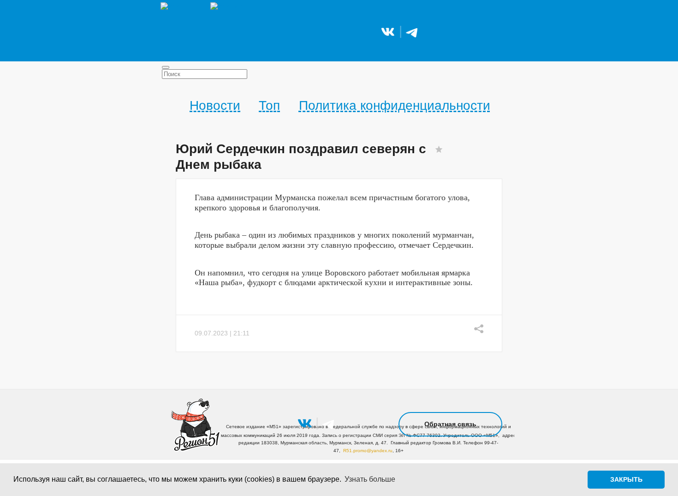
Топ (269, 105)
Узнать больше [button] (370, 479)
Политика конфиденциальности (394, 105)
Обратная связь (450, 424)
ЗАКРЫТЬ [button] (626, 479)
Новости (215, 105)
